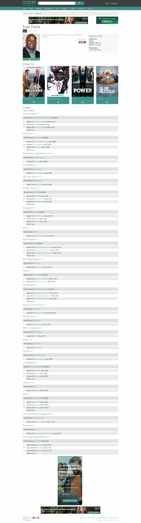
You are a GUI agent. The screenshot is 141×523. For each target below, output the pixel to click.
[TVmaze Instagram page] (36, 518)
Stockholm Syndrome (40, 236)
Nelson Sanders (37, 332)
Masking (37, 219)
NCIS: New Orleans (31, 259)
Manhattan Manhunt (40, 359)
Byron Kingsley (37, 137)
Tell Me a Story (29, 188)
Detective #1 (36, 309)
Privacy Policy (111, 520)
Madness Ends (39, 313)
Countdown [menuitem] (81, 8)
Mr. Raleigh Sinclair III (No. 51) (43, 296)
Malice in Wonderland (41, 422)
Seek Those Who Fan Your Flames (44, 253)
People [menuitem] (31, 8)
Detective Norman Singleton (40, 289)
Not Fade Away (39, 324)
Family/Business (39, 144)
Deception (27, 208)
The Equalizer (29, 165)
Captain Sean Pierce (38, 157)
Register (114, 3)
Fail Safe (37, 161)
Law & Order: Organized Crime (36, 153)
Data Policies (113, 518)
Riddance (37, 373)
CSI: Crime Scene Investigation (36, 414)
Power (75, 99)
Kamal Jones (36, 343)
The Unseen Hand (39, 216)
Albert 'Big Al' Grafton (38, 355)
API (89, 518)
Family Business (39, 201)
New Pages (38, 196)
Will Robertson (37, 275)
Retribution (37, 376)
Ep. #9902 (40, 445)
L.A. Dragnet (27, 99)
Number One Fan (39, 199)
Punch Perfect (38, 127)
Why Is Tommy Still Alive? (42, 279)
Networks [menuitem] (38, 8)
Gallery (30, 31)
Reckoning (37, 407)
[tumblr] (85, 42)
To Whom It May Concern (41, 141)
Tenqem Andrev (37, 180)
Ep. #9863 (40, 448)
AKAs (35, 31)
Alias (25, 394)
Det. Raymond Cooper (36, 366)
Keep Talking (38, 147)
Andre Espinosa (37, 169)
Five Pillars (37, 347)
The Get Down (29, 239)
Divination (37, 221)
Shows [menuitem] (24, 8)
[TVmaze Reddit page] (38, 518)
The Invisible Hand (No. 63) (42, 298)
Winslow (35, 212)
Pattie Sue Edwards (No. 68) (42, 293)
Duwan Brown (37, 320)
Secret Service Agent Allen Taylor (42, 118)
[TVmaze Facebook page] (34, 518)
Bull (24, 228)
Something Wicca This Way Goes (44, 433)
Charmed (27, 425)
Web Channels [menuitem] (48, 8)
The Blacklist (28, 285)
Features (83, 518)
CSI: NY (26, 351)
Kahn (34, 429)
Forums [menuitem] (90, 8)
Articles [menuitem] (57, 8)
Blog (92, 518)
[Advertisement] (58, 20)
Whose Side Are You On (41, 281)
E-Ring (25, 339)
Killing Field (38, 370)
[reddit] (82, 42)
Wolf (34, 243)
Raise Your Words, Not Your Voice (44, 247)
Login (107, 3)
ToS (117, 520)
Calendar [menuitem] (72, 8)
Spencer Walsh (37, 441)
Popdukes (37, 390)
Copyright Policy (102, 520)
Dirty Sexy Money (39, 173)
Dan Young (36, 263)
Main (25, 31)
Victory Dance (38, 122)
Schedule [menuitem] (64, 8)
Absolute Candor (39, 184)
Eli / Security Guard (38, 418)
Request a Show (101, 518)
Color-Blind (37, 405)
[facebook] (80, 42)
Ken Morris (36, 192)
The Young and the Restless (35, 437)
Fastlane (26, 382)
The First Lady (29, 113)
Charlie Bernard (37, 398)
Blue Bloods (100, 99)
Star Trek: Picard (30, 176)
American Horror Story (54, 99)
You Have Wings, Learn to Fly (42, 250)
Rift (35, 124)
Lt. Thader (36, 232)
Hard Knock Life (39, 267)
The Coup (37, 402)
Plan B (36, 336)
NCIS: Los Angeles (30, 328)
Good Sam (27, 133)
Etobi (34, 386)
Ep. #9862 (40, 450)
